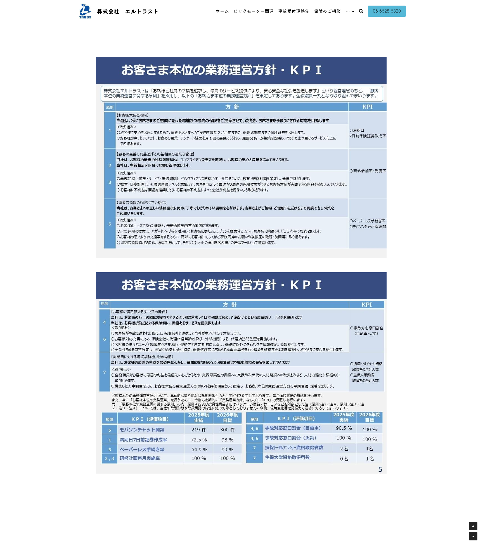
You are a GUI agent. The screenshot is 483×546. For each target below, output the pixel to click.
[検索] (361, 11)
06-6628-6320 (387, 11)
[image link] (85, 10)
